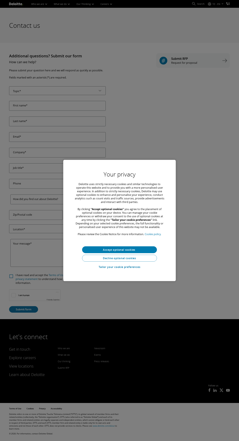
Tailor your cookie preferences (119, 267)
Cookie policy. (153, 234)
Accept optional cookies (119, 250)
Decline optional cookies (119, 258)
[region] (119, 220)
